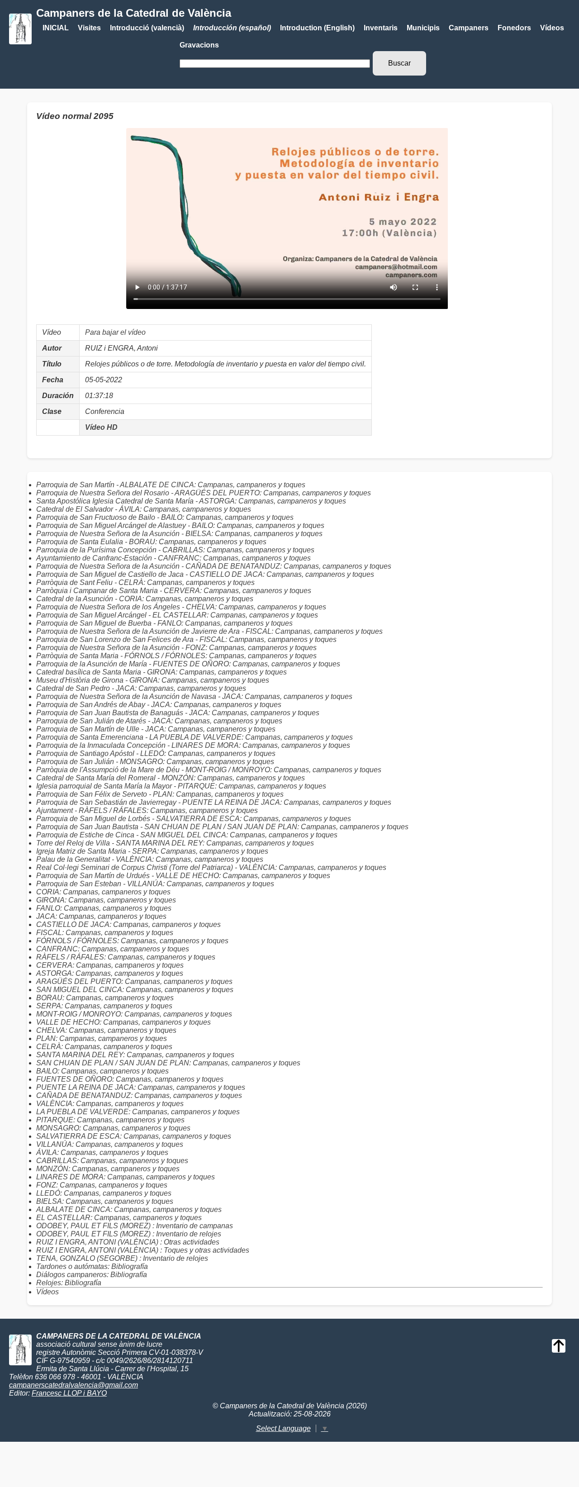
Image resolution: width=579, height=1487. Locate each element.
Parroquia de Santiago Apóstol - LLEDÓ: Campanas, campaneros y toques (155, 753)
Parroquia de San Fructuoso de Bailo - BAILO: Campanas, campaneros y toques (165, 517)
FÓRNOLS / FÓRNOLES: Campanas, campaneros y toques (132, 941)
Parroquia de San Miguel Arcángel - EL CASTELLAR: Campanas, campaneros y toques (177, 615)
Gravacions (199, 45)
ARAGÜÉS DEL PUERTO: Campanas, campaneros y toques (134, 981)
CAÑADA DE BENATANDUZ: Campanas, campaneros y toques (139, 1095)
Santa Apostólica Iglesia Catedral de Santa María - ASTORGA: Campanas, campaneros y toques (191, 501)
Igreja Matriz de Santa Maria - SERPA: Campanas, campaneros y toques (152, 851)
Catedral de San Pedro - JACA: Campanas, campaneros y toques (141, 688)
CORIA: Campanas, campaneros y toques (103, 892)
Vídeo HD (101, 427)
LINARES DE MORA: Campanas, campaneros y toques (125, 1177)
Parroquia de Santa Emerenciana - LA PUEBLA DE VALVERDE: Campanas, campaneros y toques (194, 737)
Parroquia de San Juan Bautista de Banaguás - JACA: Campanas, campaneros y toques (177, 713)
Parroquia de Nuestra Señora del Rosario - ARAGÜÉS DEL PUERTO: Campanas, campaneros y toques (203, 493)
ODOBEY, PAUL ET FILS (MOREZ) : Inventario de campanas (134, 1226)
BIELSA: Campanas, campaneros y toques (104, 1201)
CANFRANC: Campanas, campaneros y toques (112, 949)
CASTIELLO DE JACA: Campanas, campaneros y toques (128, 924)
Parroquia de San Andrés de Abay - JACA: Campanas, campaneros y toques (158, 704)
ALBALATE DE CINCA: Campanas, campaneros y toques (129, 1209)
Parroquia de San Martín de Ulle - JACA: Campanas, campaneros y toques (155, 729)
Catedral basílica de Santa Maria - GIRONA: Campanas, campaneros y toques (161, 672)
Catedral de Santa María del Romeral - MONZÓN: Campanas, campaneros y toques (170, 778)
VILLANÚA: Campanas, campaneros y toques (109, 1144)
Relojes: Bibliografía (68, 1283)
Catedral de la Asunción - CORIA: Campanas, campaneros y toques (144, 599)
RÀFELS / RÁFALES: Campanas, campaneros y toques (125, 957)
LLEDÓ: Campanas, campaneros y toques (103, 1193)
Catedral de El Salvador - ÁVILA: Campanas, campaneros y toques (143, 509)
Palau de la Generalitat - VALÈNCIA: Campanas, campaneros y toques (149, 859)
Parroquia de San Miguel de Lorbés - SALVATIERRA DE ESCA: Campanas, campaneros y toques (193, 818)
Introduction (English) (317, 28)
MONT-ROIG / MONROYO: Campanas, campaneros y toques (134, 1014)
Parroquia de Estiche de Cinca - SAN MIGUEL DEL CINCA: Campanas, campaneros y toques (186, 835)
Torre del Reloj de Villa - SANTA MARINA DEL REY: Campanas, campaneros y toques (175, 843)
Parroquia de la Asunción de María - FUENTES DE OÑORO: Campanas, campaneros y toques (188, 664)
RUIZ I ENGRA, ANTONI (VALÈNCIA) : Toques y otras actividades (142, 1250)
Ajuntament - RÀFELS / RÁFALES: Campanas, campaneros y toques (147, 810)
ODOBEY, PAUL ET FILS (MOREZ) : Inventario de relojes (128, 1234)
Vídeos (552, 28)
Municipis (423, 28)
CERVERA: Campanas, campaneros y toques (110, 965)
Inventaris (381, 28)
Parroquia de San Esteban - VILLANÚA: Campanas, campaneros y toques (155, 884)
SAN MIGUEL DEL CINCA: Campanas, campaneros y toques (134, 989)
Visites (89, 28)
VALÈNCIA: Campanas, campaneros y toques (110, 1103)
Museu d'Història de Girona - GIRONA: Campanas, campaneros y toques (152, 680)
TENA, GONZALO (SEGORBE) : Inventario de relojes (122, 1258)
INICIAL (56, 28)
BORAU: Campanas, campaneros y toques (105, 998)
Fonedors (514, 28)
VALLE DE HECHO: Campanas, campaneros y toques (123, 1022)
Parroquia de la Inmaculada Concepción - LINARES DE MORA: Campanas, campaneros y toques (193, 745)
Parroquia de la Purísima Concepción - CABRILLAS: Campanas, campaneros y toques (175, 550)
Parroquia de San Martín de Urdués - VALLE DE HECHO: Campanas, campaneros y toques (183, 875)
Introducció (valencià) (147, 28)
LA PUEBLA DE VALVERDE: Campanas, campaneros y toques (138, 1112)
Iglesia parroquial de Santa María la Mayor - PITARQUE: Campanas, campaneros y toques (181, 786)
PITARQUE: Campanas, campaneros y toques (110, 1120)
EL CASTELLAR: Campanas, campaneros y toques (119, 1217)
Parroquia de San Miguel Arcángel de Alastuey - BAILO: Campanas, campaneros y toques (180, 525)
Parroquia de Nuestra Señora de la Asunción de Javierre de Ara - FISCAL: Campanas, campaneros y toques (209, 631)
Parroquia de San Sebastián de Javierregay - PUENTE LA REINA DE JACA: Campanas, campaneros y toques (213, 802)
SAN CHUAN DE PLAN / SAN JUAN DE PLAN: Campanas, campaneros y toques (168, 1063)
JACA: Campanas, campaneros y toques (101, 916)
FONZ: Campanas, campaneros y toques (101, 1185)
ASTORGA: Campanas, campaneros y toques (109, 973)
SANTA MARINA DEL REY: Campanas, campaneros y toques (135, 1055)
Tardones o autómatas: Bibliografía (92, 1266)
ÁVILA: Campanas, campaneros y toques (102, 1152)
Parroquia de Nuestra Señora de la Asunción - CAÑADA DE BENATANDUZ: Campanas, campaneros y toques (213, 566)
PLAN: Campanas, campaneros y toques (101, 1038)
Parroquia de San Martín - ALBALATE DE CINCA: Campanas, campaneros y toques (170, 485)
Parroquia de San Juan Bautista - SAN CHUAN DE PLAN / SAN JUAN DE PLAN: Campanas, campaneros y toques (222, 827)
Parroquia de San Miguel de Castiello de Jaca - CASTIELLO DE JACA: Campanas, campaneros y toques (205, 574)
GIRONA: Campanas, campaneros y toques (106, 900)
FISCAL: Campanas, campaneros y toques (104, 932)
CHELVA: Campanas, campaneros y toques (106, 1030)
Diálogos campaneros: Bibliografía (91, 1274)
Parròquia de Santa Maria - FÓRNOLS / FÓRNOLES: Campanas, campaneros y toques (176, 656)
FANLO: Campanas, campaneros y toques (103, 908)
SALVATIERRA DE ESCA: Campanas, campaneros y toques (133, 1136)
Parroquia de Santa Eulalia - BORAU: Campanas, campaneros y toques (151, 542)
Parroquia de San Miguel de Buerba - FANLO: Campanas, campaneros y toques (164, 623)
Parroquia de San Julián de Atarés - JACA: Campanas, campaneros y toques (159, 721)
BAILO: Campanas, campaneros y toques (102, 1071)
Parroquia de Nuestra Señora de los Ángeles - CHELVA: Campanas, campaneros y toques (181, 607)
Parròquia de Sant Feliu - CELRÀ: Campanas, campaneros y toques (145, 582)
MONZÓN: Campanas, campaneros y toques (108, 1169)
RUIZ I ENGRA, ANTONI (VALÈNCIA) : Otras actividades (127, 1242)
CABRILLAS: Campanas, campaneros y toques (112, 1160)
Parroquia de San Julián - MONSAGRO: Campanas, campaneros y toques (155, 761)
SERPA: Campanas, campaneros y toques (104, 1006)
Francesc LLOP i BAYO (69, 1393)
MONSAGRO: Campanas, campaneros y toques (113, 1128)
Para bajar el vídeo (115, 332)
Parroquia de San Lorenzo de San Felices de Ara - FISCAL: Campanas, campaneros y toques (186, 639)
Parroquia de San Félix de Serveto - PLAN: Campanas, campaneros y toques (160, 794)
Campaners (469, 28)
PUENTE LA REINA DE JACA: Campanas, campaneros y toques (140, 1087)
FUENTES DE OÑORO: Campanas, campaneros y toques (129, 1079)
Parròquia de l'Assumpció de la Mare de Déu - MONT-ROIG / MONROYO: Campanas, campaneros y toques (208, 770)
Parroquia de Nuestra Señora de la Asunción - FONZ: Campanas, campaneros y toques (176, 647)
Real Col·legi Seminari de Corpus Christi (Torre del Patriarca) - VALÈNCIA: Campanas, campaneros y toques (211, 867)
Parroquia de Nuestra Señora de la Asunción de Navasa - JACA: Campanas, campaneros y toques (194, 696)
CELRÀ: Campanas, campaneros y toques (104, 1046)
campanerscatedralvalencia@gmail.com (73, 1385)
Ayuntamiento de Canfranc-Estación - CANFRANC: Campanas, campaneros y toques (173, 558)
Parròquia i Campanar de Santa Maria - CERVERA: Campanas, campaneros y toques (173, 590)
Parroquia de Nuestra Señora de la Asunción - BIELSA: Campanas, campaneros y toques (179, 533)
